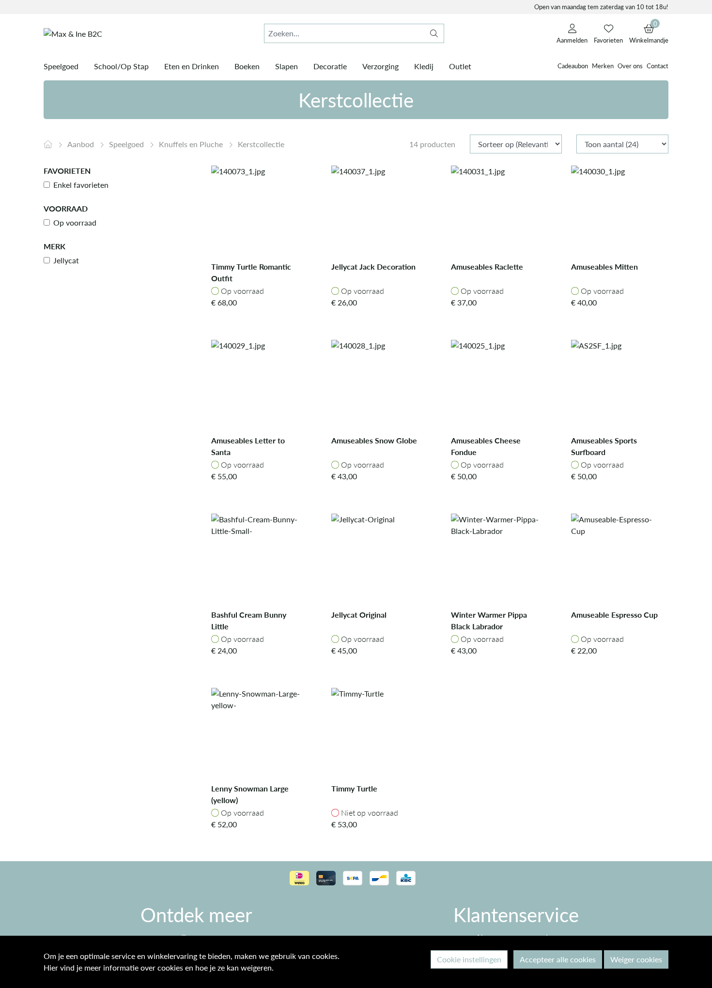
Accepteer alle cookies (558, 959)
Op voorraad (74, 222)
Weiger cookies (636, 959)
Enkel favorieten (80, 184)
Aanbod (81, 144)
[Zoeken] (434, 33)
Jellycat (66, 260)
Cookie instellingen (469, 959)
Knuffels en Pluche (192, 144)
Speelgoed (127, 144)
